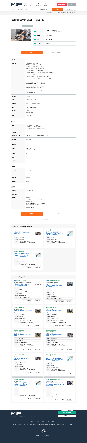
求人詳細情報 (19, 9)
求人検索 (32, 421)
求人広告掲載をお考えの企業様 (70, 1)
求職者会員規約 (45, 424)
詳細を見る (37, 245)
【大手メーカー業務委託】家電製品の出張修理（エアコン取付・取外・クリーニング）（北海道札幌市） (54, 233)
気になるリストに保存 (70, 9)
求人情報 (13, 9)
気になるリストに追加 (27, 245)
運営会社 (14, 424)
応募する (57, 9)
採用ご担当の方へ (71, 424)
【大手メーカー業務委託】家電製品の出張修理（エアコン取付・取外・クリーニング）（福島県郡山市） (23, 384)
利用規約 (39, 424)
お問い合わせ (26, 424)
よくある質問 (20, 424)
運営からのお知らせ (32, 424)
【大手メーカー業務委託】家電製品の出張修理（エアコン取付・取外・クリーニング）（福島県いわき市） (54, 359)
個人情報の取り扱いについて (61, 424)
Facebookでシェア (45, 219)
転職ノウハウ (54, 421)
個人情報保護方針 (52, 424)
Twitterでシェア (34, 219)
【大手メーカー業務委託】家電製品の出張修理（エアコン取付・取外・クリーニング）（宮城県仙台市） (23, 255)
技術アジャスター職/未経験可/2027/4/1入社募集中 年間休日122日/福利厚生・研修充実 (55, 285)
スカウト (38, 421)
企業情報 (25, 9)
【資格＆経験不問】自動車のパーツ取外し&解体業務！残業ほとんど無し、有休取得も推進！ (55, 384)
